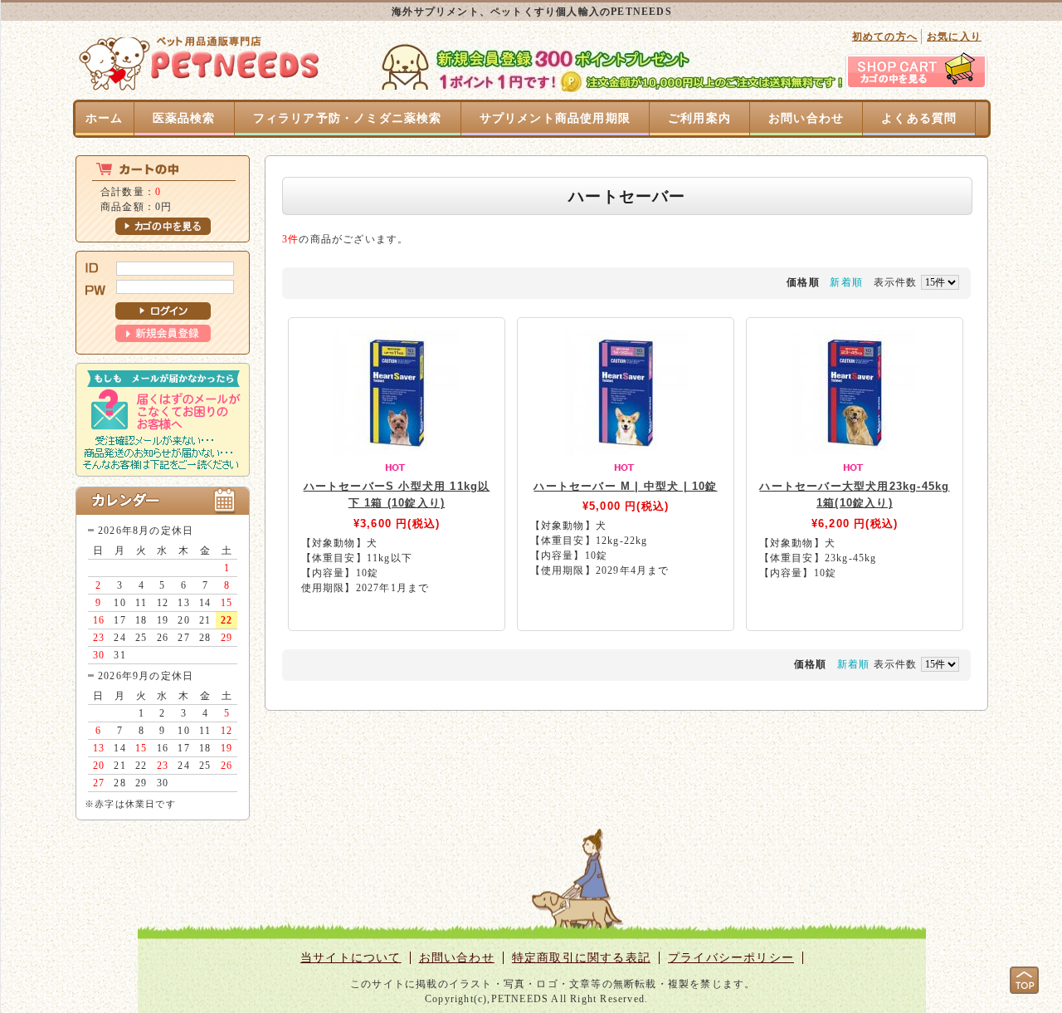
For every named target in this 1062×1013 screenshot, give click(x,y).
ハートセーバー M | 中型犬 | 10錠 (625, 486)
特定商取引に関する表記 (581, 958)
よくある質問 (919, 118)
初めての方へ (885, 36)
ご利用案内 (699, 118)
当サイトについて (351, 958)
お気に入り (954, 36)
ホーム (104, 118)
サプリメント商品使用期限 (555, 118)
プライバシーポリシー (731, 958)
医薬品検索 (184, 118)
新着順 (846, 282)
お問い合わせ (806, 118)
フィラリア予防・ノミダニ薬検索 (347, 118)
